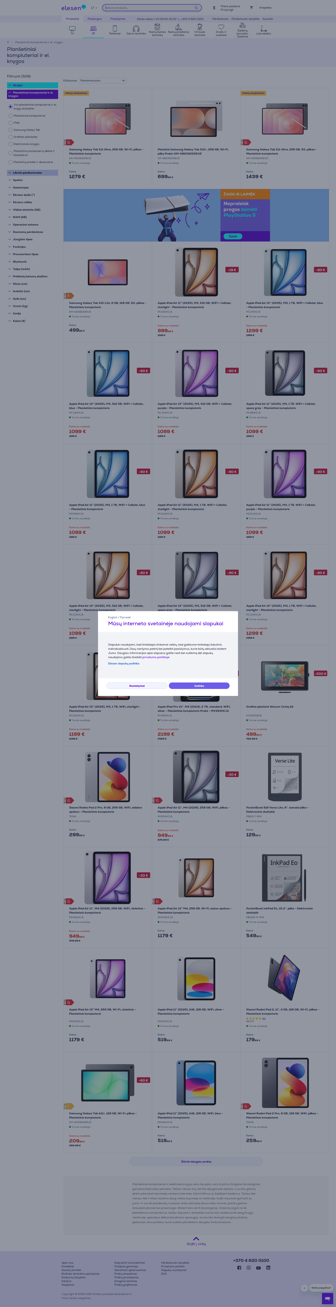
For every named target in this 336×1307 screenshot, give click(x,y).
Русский (125, 617)
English (112, 617)
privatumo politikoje (155, 657)
